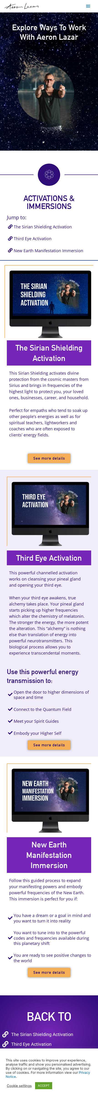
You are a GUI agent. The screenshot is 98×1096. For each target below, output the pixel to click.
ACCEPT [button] (43, 1085)
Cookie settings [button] (19, 1086)
